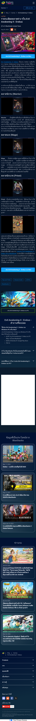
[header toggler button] (34, 3)
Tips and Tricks (6, 280)
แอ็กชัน (28, 280)
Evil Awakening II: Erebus (9, 62)
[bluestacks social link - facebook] (11, 698)
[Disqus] (18, 400)
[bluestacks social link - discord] (3, 698)
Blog (7, 13)
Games (13, 13)
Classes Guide (18, 280)
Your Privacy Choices (20, 720)
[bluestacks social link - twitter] (15, 698)
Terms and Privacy (6, 714)
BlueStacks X (6, 284)
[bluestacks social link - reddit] (7, 698)
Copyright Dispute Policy (18, 714)
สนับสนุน (5, 687)
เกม (3, 665)
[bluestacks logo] (7, 3)
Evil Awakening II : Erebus (25, 13)
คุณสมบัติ (5, 671)
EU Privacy (28, 714)
